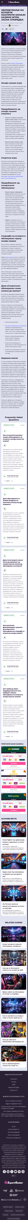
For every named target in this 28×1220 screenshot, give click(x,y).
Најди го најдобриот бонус (14, 1104)
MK (13, 1175)
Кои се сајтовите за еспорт (14, 1101)
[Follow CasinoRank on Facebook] (4, 1171)
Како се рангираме (13, 1135)
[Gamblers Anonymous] (11, 1190)
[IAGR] (5, 1190)
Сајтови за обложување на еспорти (14, 325)
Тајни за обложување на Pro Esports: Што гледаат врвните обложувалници (12, 1115)
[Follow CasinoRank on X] (11, 1171)
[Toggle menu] (2, 2)
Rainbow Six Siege (13, 1087)
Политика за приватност (13, 1138)
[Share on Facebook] (6, 29)
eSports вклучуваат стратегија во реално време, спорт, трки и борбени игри (12, 176)
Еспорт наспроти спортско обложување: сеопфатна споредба (13, 1107)
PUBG (13, 1084)
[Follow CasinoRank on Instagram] (8, 1171)
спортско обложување (17, 63)
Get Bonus (14, 763)
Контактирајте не (13, 1129)
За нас (14, 1126)
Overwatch (13, 1079)
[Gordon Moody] (14, 1195)
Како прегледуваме (14, 1132)
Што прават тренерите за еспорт (14, 1111)
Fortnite (13, 1082)
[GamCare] (19, 1190)
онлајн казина (9, 257)
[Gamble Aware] (11, 1199)
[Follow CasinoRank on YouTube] (15, 1171)
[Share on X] (2, 29)
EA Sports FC (13, 1090)
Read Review (13, 766)
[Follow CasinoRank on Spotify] (19, 1171)
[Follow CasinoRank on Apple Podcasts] (23, 1171)
